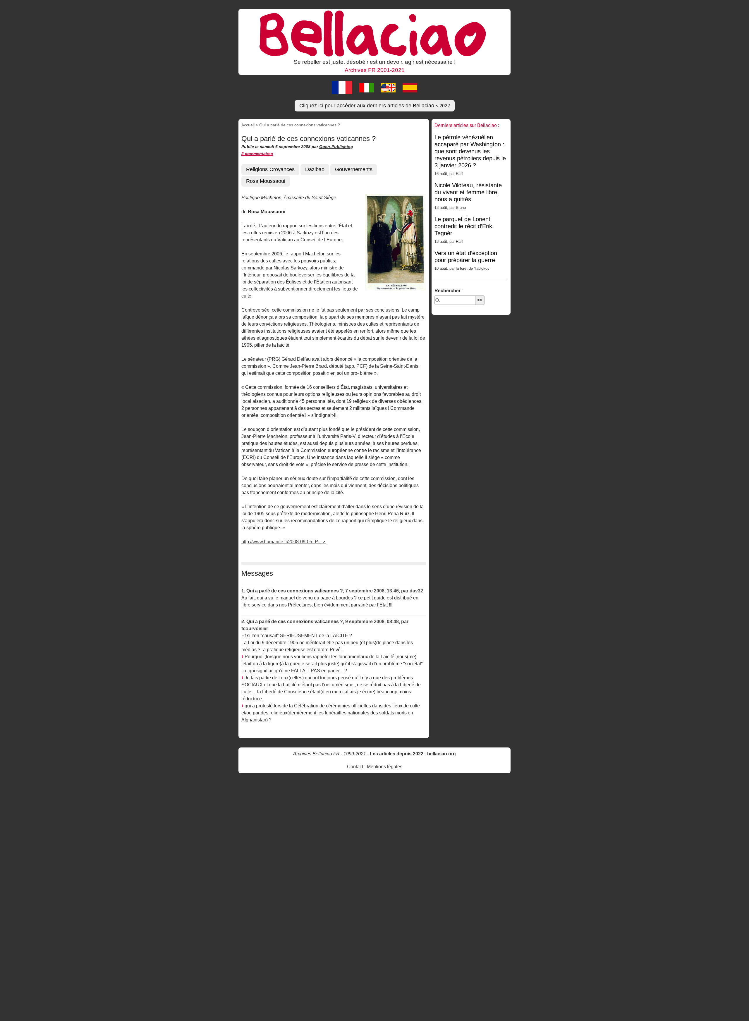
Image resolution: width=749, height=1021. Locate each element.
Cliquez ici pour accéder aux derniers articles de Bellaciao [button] (374, 106)
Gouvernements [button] (353, 169)
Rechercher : (448, 290)
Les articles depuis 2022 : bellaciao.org (413, 753)
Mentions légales (384, 766)
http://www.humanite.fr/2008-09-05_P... (281, 541)
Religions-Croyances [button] (270, 169)
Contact (355, 766)
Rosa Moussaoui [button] (265, 181)
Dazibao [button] (314, 169)
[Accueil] (374, 33)
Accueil (248, 125)
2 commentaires (257, 153)
